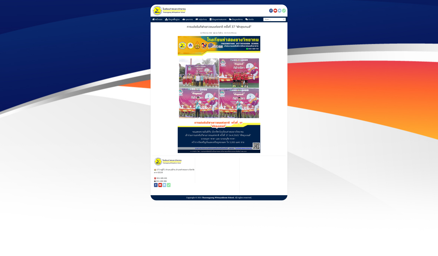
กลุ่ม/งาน (202, 19)
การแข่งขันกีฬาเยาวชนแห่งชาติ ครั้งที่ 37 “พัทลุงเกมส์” (219, 27)
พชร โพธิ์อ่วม (219, 33)
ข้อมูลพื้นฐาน (174, 19)
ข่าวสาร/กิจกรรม (232, 33)
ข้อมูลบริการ (237, 19)
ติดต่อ (251, 19)
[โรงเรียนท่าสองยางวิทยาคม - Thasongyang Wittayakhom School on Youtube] (275, 11)
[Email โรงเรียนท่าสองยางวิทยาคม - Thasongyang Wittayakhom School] (279, 11)
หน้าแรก (158, 19)
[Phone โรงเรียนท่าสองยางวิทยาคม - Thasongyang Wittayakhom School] (284, 11)
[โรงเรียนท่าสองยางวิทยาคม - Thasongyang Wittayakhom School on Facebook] (271, 11)
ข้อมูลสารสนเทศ (219, 19)
